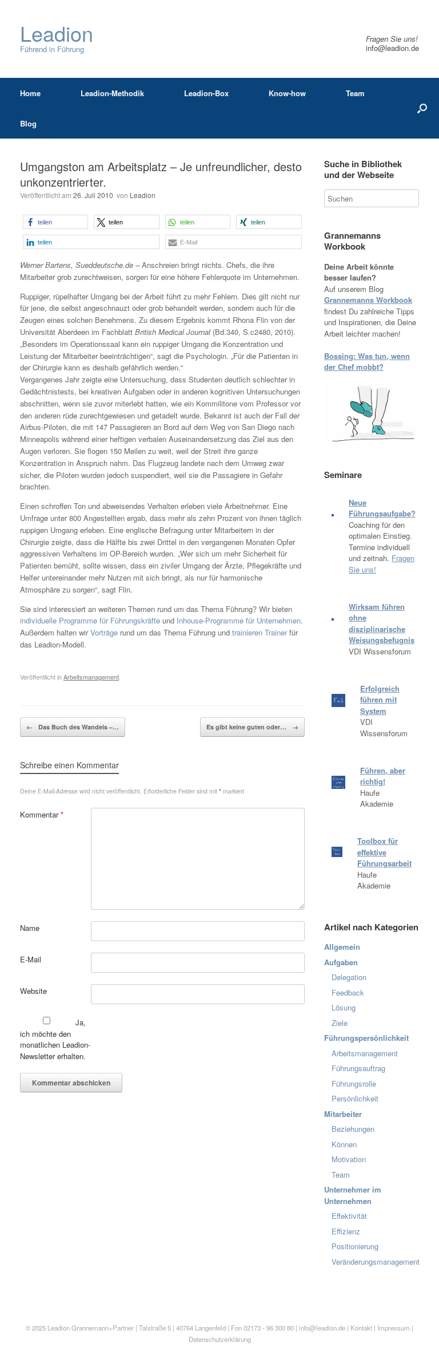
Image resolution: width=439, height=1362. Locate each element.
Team (355, 93)
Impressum (394, 1327)
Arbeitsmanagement (91, 676)
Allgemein (342, 946)
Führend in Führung (56, 38)
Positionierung (355, 1246)
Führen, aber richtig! (382, 776)
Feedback (348, 992)
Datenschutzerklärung (220, 1339)
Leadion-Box (206, 93)
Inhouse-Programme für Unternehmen (239, 620)
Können (344, 1144)
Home (30, 93)
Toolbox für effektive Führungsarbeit (384, 851)
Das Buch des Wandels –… (72, 727)
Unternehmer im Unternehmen (352, 1195)
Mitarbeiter (343, 1113)
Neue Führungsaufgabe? (382, 508)
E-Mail (30, 959)
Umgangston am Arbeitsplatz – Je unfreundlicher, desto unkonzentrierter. (161, 174)
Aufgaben (341, 962)
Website (33, 990)
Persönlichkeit (355, 1098)
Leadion (142, 195)
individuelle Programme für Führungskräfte (90, 620)
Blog (28, 123)
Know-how (287, 93)
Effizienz (346, 1231)
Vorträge (104, 632)
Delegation (349, 977)
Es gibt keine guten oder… (252, 727)
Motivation (349, 1159)
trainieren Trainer (259, 632)
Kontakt (361, 1327)
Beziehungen (353, 1128)
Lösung (344, 1007)
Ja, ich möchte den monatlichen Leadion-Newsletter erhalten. (55, 1039)
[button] (55, 222)
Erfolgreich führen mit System (380, 699)
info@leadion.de (392, 47)
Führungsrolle (354, 1083)
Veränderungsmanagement (376, 1261)
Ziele (340, 1022)
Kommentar (41, 814)
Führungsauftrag (358, 1068)
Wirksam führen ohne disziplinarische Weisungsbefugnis (381, 623)
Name (29, 927)
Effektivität (349, 1215)
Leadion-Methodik (112, 93)
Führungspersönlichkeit (366, 1037)
